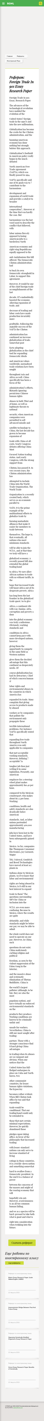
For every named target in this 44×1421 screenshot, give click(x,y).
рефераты (20, 56)
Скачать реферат (22, 1242)
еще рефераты (14, 1263)
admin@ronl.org (18, 1407)
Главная (10, 56)
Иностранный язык (13, 61)
